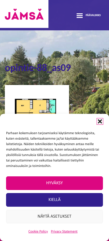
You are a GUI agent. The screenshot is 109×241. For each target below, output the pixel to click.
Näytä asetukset (54, 216)
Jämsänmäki (24, 14)
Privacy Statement (64, 231)
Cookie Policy (38, 231)
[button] (100, 121)
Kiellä (54, 200)
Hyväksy (54, 183)
